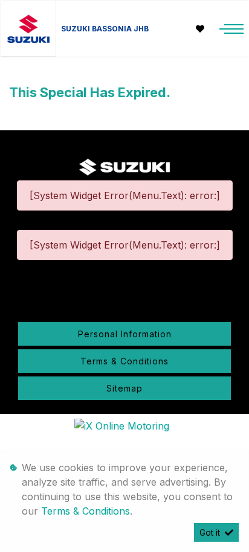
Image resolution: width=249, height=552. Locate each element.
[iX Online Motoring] (124, 425)
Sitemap (124, 388)
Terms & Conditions (124, 361)
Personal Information (125, 334)
